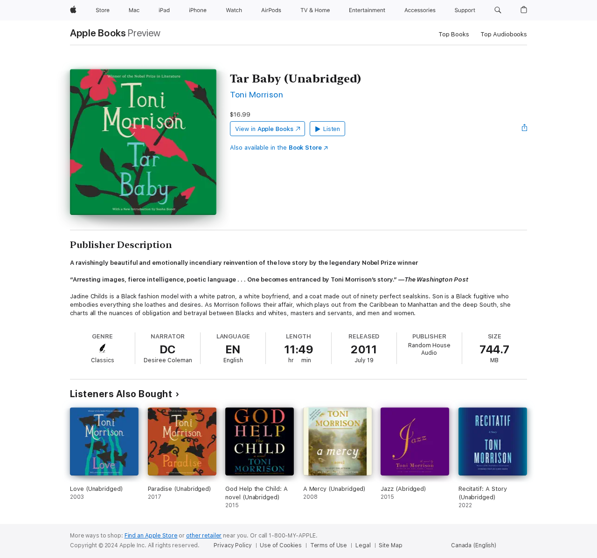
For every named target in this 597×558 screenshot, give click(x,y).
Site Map (390, 545)
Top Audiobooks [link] (503, 34)
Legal (362, 545)
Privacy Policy (232, 545)
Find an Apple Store (151, 535)
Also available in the (276, 147)
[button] (498, 10)
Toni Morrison (256, 94)
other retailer (204, 535)
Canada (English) (473, 545)
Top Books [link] (453, 34)
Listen (331, 128)
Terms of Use (328, 545)
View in (264, 128)
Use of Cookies (280, 545)
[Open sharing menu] (524, 128)
